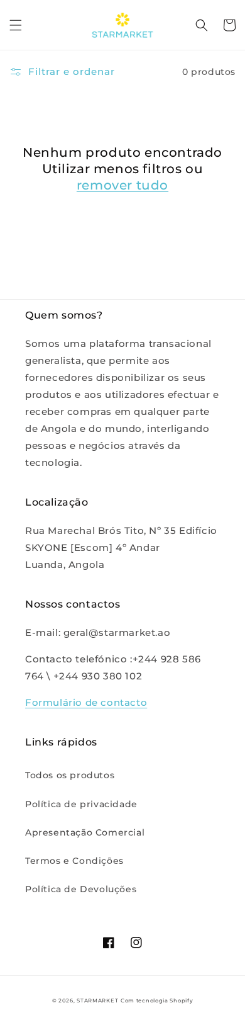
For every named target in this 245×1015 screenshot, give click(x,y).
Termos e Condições (74, 860)
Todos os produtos (69, 775)
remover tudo (122, 185)
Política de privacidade (81, 804)
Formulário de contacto (86, 702)
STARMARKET (97, 1000)
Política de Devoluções (80, 889)
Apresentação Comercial (84, 832)
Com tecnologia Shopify (157, 1000)
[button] (16, 25)
